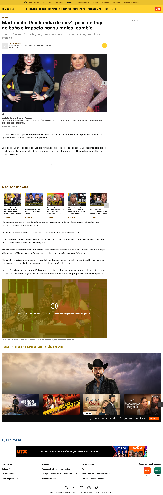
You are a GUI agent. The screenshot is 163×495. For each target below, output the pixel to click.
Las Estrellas (34, 2)
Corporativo (7, 464)
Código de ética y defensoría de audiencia (59, 474)
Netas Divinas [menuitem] (79, 9)
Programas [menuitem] (31, 9)
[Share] (104, 45)
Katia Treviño (16, 43)
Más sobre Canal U (17, 187)
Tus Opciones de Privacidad (93, 479)
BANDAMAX (105, 2)
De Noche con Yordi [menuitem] (48, 9)
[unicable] (8, 9)
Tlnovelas (116, 2)
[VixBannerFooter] (81, 451)
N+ (43, 2)
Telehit (95, 2)
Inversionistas (8, 474)
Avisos (84, 469)
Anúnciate (46, 464)
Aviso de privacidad (10, 479)
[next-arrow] (104, 83)
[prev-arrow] (2, 83)
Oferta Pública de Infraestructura (96, 474)
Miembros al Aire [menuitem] (94, 9)
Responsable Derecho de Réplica (56, 469)
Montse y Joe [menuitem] (65, 9)
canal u (5, 17)
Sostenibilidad (88, 464)
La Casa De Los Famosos (131, 2)
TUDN (49, 2)
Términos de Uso (49, 479)
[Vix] (158, 9)
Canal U (7, 218)
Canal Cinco (59, 2)
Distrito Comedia (83, 2)
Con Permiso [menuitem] (110, 9)
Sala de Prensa (8, 469)
